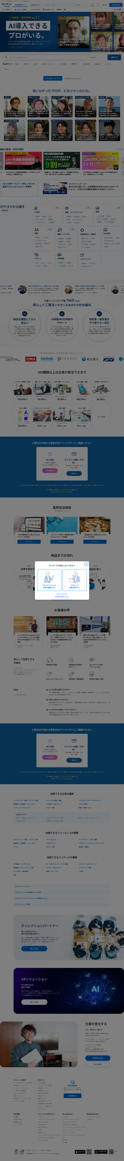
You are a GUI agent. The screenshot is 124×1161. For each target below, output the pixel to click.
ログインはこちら (62, 594)
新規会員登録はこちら (62, 596)
